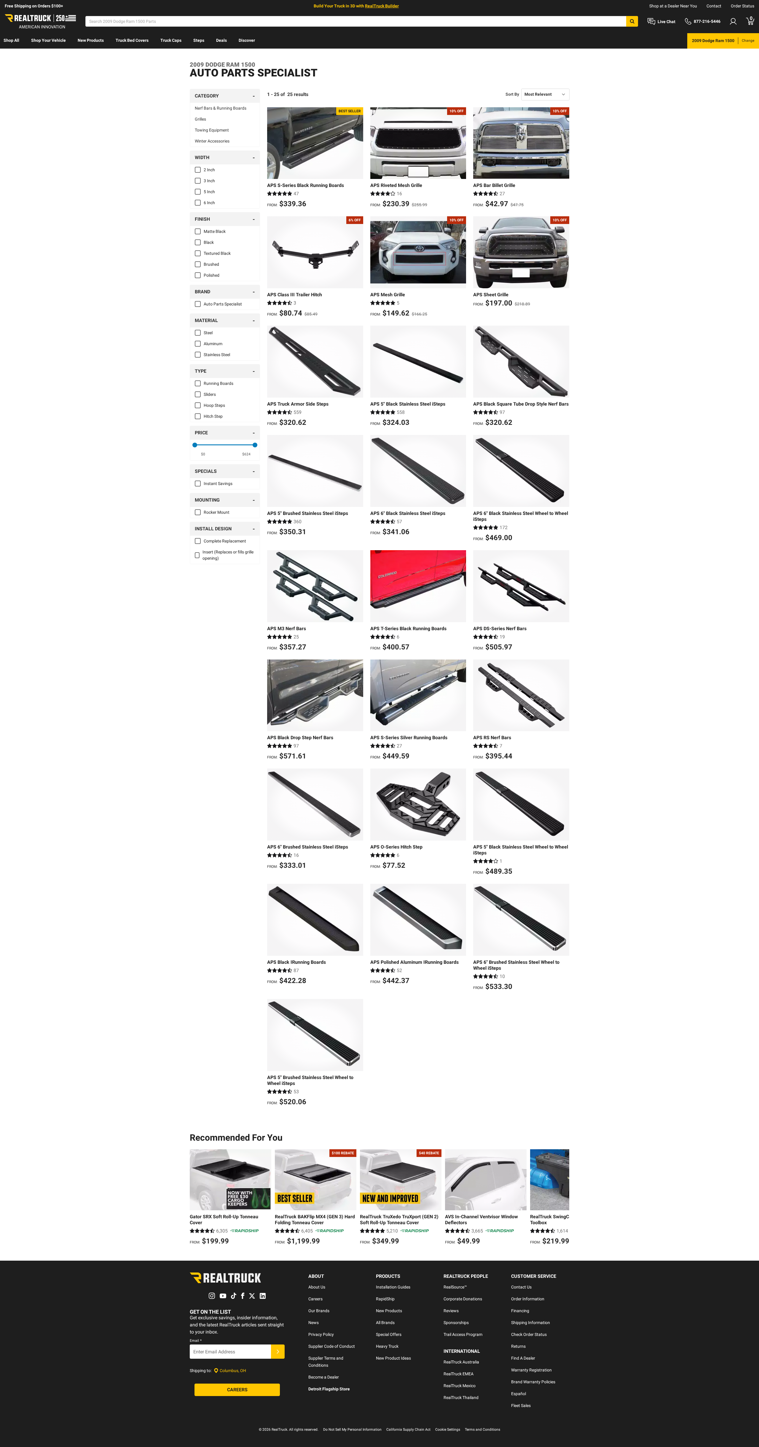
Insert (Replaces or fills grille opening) (227, 555)
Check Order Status (529, 1334)
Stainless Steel (217, 354)
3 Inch (209, 180)
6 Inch (209, 202)
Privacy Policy (321, 1334)
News (313, 1322)
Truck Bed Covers (132, 40)
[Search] (632, 21)
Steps (198, 40)
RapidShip (385, 1298)
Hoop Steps (214, 405)
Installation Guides (393, 1287)
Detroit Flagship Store (329, 1389)
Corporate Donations (463, 1298)
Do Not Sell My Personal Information (352, 1429)
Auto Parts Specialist (223, 304)
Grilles (200, 119)
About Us (316, 1287)
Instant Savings (218, 483)
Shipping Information (530, 1322)
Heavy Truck (387, 1346)
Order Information (527, 1298)
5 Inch (209, 191)
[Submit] (278, 1351)
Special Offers (388, 1334)
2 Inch (209, 169)
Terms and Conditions (482, 1429)
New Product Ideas (393, 1358)
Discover (247, 40)
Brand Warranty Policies (533, 1381)
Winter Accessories (212, 141)
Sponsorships (456, 1322)
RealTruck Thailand (461, 1397)
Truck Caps (170, 40)
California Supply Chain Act (408, 1429)
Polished (211, 275)
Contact (714, 6)
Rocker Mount (216, 512)
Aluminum (213, 343)
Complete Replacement (225, 541)
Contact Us (521, 1287)
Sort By (512, 94)
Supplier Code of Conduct (331, 1346)
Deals (221, 40)
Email (196, 1341)
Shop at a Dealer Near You (673, 6)
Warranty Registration (531, 1370)
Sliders (210, 394)
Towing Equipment (212, 130)
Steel (208, 332)
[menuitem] (11, 41)
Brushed (211, 264)
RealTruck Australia (461, 1362)
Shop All (11, 40)
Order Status (742, 6)
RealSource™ (455, 1287)
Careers (315, 1298)
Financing (520, 1310)
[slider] (194, 445)
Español (518, 1393)
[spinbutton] (203, 454)
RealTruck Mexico (460, 1385)
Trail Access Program (463, 1334)
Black (209, 242)
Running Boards (218, 383)
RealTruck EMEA (458, 1373)
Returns (518, 1346)
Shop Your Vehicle (48, 40)
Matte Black (215, 231)
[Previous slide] (196, 1197)
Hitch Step (213, 416)
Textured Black (217, 253)
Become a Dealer (323, 1377)
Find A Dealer (523, 1358)
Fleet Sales (521, 1405)
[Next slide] (563, 1197)
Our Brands (318, 1310)
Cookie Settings (447, 1429)
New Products (91, 40)
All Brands (385, 1322)
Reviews (451, 1310)
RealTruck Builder (382, 6)
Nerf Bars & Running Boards (220, 108)
